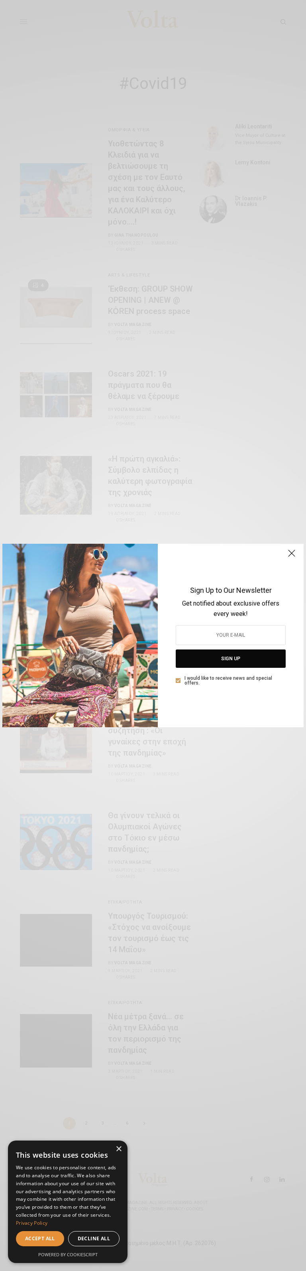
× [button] (119, 1149)
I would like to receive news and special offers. (228, 680)
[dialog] (68, 1202)
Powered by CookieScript (68, 1254)
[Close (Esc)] (292, 556)
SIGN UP (230, 658)
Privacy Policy (31, 1223)
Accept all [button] (40, 1238)
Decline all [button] (94, 1238)
